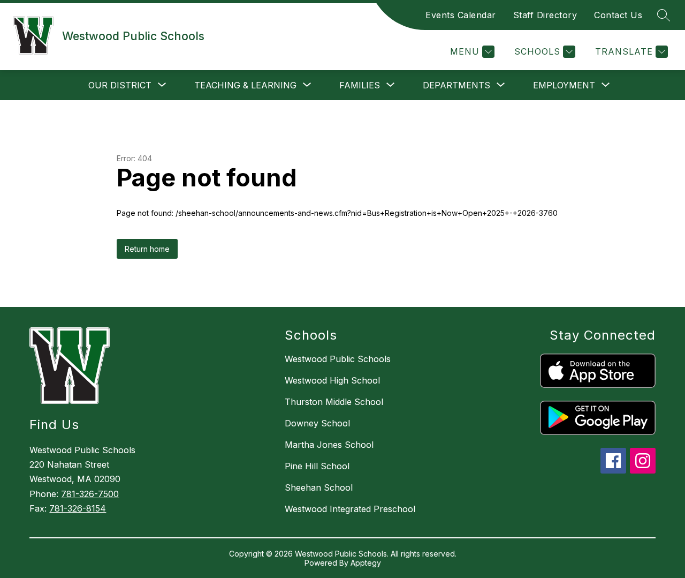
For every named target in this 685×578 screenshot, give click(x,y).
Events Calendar (460, 15)
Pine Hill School (317, 466)
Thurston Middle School (334, 401)
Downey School (317, 423)
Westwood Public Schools (338, 359)
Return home (147, 248)
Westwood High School (332, 380)
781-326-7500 (90, 494)
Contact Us (618, 15)
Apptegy (366, 562)
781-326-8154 (77, 508)
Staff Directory (545, 15)
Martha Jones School (329, 444)
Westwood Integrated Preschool (350, 509)
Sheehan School (319, 487)
